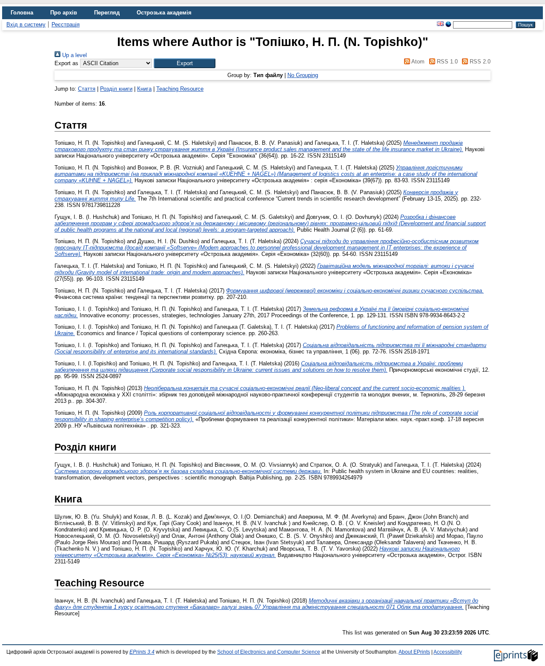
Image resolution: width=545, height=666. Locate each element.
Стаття (86, 89)
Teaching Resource (180, 89)
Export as (66, 63)
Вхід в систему (26, 24)
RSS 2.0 (479, 61)
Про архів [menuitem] (63, 12)
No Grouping (302, 75)
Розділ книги (116, 89)
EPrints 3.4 (142, 652)
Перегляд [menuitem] (107, 12)
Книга (144, 89)
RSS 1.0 (446, 61)
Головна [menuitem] (22, 12)
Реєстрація (66, 24)
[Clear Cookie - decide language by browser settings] (448, 24)
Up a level (73, 55)
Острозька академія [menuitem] (164, 12)
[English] (440, 24)
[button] (184, 63)
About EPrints (414, 652)
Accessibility (447, 652)
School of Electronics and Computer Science (268, 652)
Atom (417, 61)
